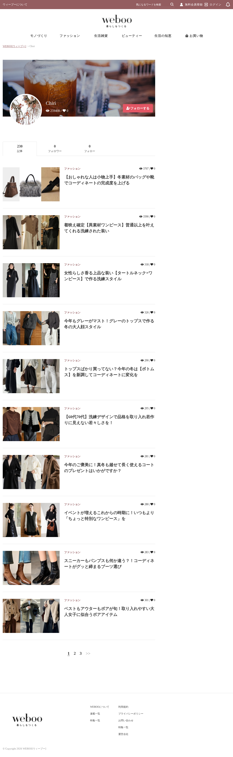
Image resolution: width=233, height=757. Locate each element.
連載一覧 (95, 713)
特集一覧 (95, 720)
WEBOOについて (99, 706)
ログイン (215, 4)
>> (88, 653)
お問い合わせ (125, 720)
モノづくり (38, 35)
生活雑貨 (101, 35)
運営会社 (123, 734)
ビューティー (132, 35)
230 (20, 148)
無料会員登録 (194, 4)
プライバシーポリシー (130, 713)
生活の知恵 (163, 35)
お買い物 (195, 35)
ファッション (70, 35)
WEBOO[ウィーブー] (14, 46)
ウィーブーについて (15, 4)
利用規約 (123, 706)
